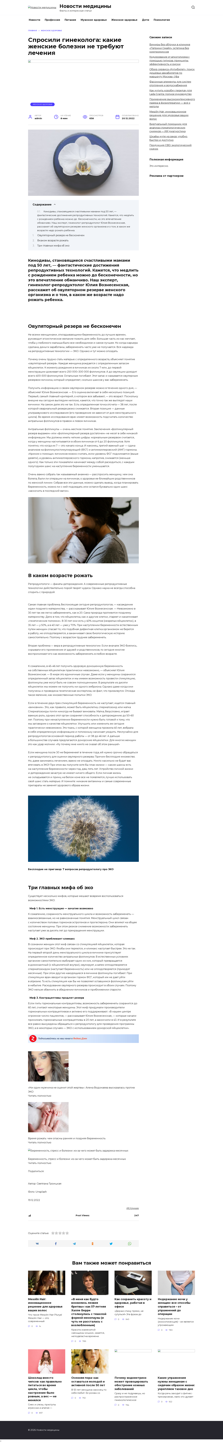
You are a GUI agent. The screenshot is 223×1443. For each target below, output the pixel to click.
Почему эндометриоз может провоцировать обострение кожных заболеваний (131, 1383)
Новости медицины (85, 6)
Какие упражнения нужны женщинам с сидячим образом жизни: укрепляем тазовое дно (176, 1383)
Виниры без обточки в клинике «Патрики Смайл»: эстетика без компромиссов (169, 48)
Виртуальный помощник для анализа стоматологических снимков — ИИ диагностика (168, 128)
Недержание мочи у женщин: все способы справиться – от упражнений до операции (174, 1307)
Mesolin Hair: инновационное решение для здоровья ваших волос (168, 115)
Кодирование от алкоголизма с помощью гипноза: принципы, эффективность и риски (169, 60)
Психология (162, 19)
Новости (34, 19)
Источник (133, 1208)
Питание (70, 19)
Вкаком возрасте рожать (53, 240)
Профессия (52, 19)
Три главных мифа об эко (53, 245)
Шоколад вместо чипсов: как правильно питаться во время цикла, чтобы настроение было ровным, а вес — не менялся (45, 1389)
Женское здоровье (124, 19)
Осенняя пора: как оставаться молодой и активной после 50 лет (88, 1381)
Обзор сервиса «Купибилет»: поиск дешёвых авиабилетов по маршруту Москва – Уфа (172, 73)
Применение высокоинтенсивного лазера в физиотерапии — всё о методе (172, 103)
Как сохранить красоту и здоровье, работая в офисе (133, 1303)
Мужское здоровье (94, 19)
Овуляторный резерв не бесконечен (60, 235)
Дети (145, 19)
